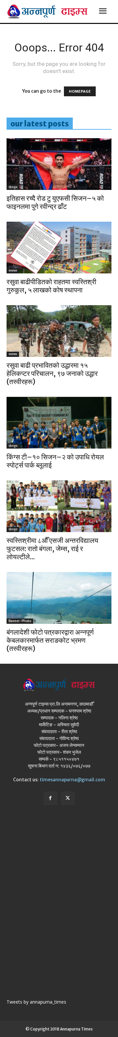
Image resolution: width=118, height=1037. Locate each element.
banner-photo (20, 621)
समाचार (13, 271)
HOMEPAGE (80, 91)
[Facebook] (50, 798)
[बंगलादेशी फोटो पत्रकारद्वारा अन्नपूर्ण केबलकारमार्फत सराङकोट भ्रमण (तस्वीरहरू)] (59, 598)
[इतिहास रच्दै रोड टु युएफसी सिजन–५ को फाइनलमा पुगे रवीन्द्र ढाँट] (59, 164)
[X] (67, 798)
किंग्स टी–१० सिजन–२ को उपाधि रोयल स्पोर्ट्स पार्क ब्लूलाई (55, 461)
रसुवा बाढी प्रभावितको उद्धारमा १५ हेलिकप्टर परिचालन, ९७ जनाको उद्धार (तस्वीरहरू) (52, 373)
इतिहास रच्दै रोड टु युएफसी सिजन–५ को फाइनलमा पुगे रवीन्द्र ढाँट (55, 202)
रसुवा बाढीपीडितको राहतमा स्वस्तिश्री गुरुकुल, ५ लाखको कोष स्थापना (51, 285)
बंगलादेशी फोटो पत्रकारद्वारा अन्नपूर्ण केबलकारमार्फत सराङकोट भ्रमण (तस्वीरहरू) (50, 640)
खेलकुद (13, 187)
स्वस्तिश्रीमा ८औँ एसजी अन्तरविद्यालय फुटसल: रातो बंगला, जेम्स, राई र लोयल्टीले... (52, 548)
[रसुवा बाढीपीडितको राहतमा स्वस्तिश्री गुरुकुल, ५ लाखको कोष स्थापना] (59, 247)
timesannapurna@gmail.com (72, 780)
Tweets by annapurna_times (36, 1002)
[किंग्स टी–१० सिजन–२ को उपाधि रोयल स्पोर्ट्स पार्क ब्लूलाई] (59, 423)
